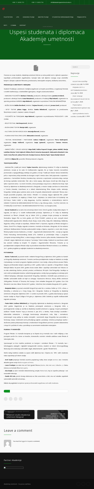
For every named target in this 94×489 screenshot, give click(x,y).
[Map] (86, 2)
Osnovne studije (28, 17)
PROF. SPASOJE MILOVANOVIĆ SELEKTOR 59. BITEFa (80, 99)
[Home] (3, 9)
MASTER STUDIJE (43, 17)
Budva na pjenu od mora (25, 362)
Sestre (43, 365)
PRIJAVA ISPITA (81, 17)
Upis (17, 17)
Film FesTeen (8, 17)
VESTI (5, 25)
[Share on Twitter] (10, 399)
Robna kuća (43, 371)
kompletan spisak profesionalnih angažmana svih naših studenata (38, 383)
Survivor (55, 360)
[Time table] (81, 2)
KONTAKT (23, 25)
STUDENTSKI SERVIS (62, 17)
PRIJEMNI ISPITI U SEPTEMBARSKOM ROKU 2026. (79, 90)
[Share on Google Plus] (15, 399)
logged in (24, 441)
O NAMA (13, 25)
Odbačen (58, 365)
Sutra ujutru (24, 368)
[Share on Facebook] (6, 399)
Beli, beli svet (50, 365)
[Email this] (20, 399)
